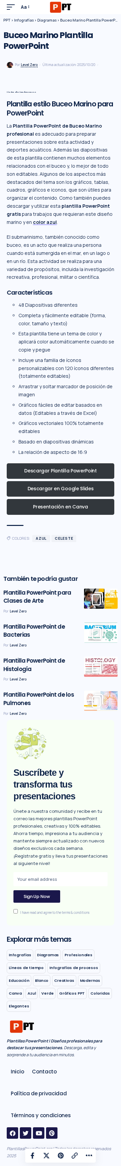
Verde (47, 993)
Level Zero (29, 64)
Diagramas (48, 955)
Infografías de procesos (73, 967)
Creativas (64, 980)
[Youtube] (38, 1133)
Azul (41, 538)
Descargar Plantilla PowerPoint (60, 470)
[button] (12, 7)
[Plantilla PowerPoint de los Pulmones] (101, 701)
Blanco (41, 980)
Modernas (90, 980)
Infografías (20, 955)
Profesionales (78, 955)
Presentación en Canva (60, 506)
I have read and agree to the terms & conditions (54, 912)
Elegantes (19, 1006)
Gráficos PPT (72, 993)
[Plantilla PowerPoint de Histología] (101, 667)
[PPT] (60, 7)
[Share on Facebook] (32, 1155)
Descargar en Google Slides (61, 488)
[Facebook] (12, 1133)
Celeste (64, 538)
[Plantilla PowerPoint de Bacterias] (101, 633)
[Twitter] (25, 1133)
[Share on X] (46, 1155)
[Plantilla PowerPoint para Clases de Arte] (101, 599)
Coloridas (100, 993)
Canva (15, 993)
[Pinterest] (51, 1133)
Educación (19, 980)
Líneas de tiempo (26, 967)
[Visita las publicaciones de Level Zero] (10, 65)
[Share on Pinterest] (60, 1155)
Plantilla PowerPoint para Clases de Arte (37, 597)
